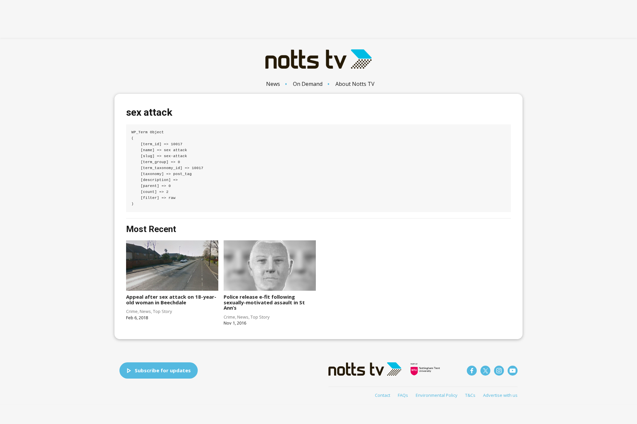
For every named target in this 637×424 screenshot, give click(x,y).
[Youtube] (513, 371)
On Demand (307, 84)
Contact (382, 395)
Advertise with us (500, 395)
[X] (485, 371)
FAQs (403, 395)
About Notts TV (355, 84)
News (273, 84)
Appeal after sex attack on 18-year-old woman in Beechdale (171, 299)
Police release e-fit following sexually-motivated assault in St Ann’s (264, 302)
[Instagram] (499, 371)
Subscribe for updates (163, 370)
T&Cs (470, 395)
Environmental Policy (437, 395)
